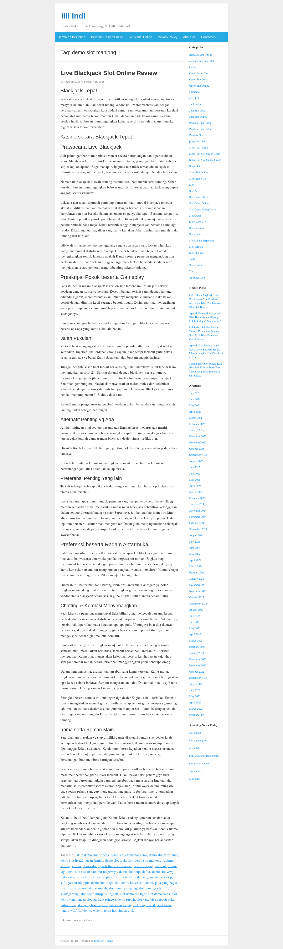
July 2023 (194, 616)
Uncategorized (197, 277)
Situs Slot (194, 166)
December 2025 (197, 436)
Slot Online (195, 234)
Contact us (208, 37)
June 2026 (194, 399)
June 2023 (194, 622)
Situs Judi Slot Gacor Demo (204, 153)
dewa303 (194, 748)
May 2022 (194, 696)
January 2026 (196, 430)
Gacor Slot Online (199, 85)
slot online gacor (198, 740)
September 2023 (198, 603)
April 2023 (195, 634)
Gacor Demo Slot (198, 73)
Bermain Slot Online (71, 37)
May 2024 (194, 554)
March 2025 (196, 492)
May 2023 (194, 628)
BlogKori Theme (103, 940)
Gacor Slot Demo (198, 79)
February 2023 (197, 646)
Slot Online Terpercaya (201, 240)
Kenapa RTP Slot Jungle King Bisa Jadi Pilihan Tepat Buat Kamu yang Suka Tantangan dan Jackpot (205, 369)
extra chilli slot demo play (94, 877)
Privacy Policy (167, 37)
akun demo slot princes (92, 854)
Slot (191, 185)
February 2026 (197, 424)
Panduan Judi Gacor (200, 123)
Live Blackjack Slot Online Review (108, 73)
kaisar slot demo (141, 882)
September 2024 (198, 529)
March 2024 (196, 566)
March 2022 (196, 708)
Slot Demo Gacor (198, 197)
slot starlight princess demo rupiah (111, 899)
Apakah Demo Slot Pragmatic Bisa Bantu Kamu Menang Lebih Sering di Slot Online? (205, 317)
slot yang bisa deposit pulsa (152, 905)
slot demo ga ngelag (123, 888)
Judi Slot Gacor (197, 110)
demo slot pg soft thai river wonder (107, 866)
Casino (193, 67)
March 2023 (196, 640)
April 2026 (195, 411)
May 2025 (194, 479)
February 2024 (197, 572)
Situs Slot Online (198, 172)
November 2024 (197, 516)
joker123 (194, 98)
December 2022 (197, 659)
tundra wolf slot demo (75, 910)
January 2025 (196, 504)
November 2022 (197, 665)
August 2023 (196, 609)
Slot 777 (193, 191)
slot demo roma (159, 893)
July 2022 (194, 690)
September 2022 (198, 678)
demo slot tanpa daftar (134, 871)
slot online (195, 733)
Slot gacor (194, 778)
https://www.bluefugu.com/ (204, 755)
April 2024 (195, 560)
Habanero (194, 92)
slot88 (192, 259)
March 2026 (196, 418)
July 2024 (194, 541)
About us (189, 37)
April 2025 (195, 486)
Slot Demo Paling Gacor (202, 209)
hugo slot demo (117, 882)
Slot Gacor (195, 215)
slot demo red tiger (133, 893)
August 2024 (196, 535)
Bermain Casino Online (107, 37)
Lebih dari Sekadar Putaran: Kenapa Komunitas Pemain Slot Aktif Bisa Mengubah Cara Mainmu (204, 333)
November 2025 (197, 442)
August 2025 (196, 461)
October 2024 (196, 523)
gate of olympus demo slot (86, 882)
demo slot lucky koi (119, 860)
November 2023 (197, 591)
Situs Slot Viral (197, 178)
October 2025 (196, 448)
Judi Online (195, 104)
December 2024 (197, 510)
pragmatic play (197, 141)
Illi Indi (73, 16)
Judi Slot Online (198, 116)
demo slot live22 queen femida (81, 860)
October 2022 (196, 671)
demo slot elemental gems (129, 854)
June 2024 (194, 548)
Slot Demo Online (199, 203)
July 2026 (194, 393)
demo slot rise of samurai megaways (92, 871)
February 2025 (197, 498)
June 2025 (194, 473)
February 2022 (197, 715)
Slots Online (196, 265)
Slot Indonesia (197, 228)
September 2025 (198, 455)
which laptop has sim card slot (114, 910)
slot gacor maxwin (199, 763)
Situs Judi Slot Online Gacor (205, 160)
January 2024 (196, 578)
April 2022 (195, 702)
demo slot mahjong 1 (149, 860)
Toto (191, 271)
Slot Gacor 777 (197, 222)
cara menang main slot (201, 61)
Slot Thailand (196, 253)
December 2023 (197, 585)
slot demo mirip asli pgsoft (99, 893)
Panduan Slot (196, 135)
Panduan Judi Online (200, 129)
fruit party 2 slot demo (129, 877)
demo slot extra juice (163, 854)
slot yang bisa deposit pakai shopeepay (104, 905)
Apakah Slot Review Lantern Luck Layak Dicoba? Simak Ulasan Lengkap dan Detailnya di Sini (206, 351)
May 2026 (194, 405)
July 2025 (194, 467)
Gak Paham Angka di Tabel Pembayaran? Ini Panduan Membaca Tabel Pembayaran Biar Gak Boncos (205, 301)
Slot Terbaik (196, 246)
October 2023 (196, 597)
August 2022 (196, 684)
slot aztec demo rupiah (91, 888)
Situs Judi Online (140, 37)
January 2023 (196, 653)
